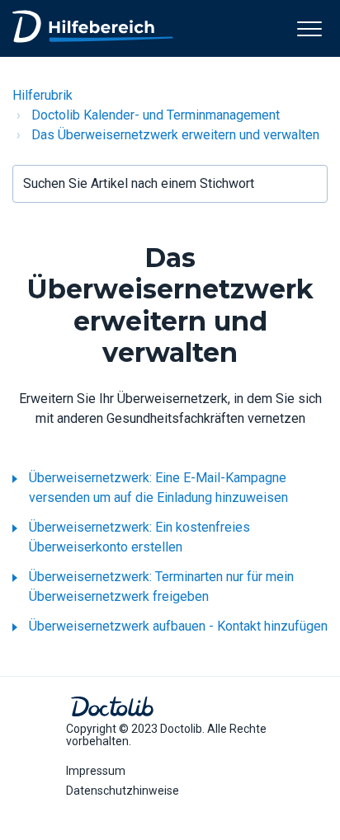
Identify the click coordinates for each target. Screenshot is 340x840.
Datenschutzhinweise (122, 790)
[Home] (92, 25)
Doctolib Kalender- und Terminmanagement (155, 115)
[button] (309, 28)
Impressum (95, 770)
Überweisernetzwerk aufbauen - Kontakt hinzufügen (178, 626)
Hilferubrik (42, 95)
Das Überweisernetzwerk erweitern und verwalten (175, 135)
